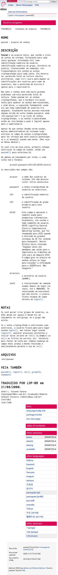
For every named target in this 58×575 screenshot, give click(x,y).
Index (10, 5)
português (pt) (33, 492)
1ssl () (32, 532)
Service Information (17, 12)
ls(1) (23, 79)
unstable (30, 449)
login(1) (38, 299)
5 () (31, 536)
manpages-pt (20, 15)
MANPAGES (12, 1)
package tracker (34, 414)
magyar (30, 476)
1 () (30, 528)
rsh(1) (32, 336)
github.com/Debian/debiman (34, 568)
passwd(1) (6, 152)
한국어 (29, 488)
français (30, 472)
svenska (30, 504)
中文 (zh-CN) (32, 512)
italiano (30, 480)
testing (29, 445)
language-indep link (35, 410)
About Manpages (24, 5)
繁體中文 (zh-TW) (34, 516)
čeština (29, 460)
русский (30, 500)
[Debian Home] (3, 5)
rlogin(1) (6, 333)
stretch (29, 441)
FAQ (37, 5)
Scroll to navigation (12, 22)
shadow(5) (6, 374)
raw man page (33, 419)
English (30, 468)
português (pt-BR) (35, 496)
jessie (11, 15)
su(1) (39, 346)
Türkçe (29, 508)
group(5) (36, 372)
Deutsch (30, 464)
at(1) (4, 338)
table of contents (36, 425)
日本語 (29, 484)
